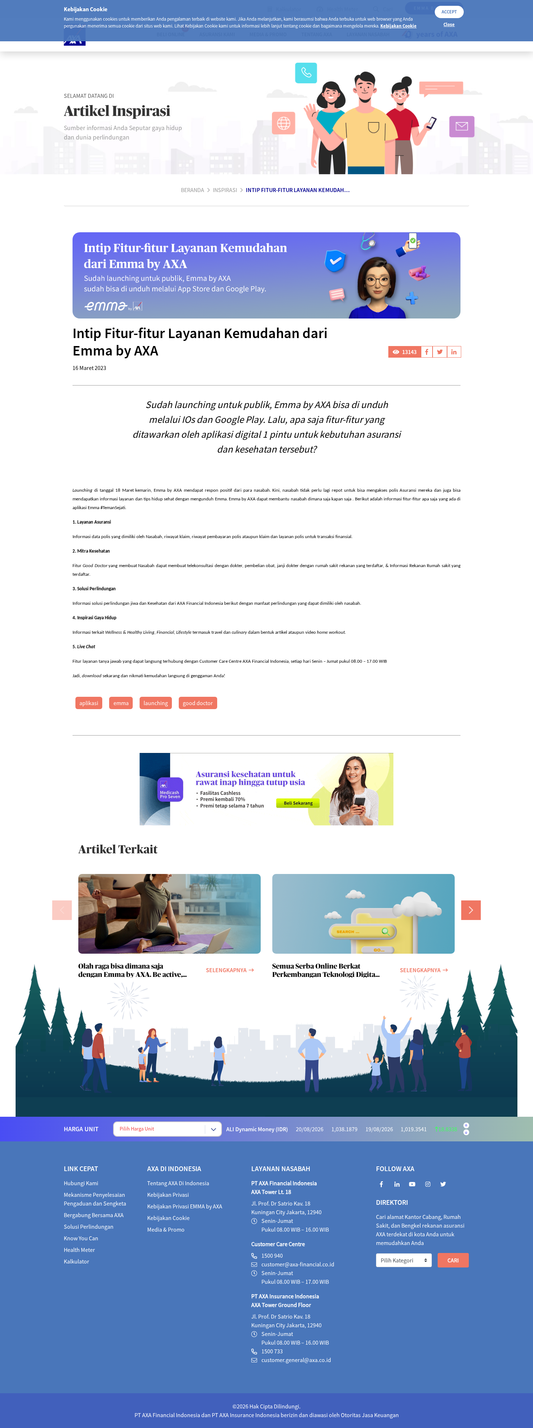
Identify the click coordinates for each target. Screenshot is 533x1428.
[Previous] (62, 910)
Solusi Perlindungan (88, 1226)
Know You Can (81, 1238)
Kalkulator (76, 1261)
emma (121, 703)
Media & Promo (166, 1229)
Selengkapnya (226, 970)
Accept (449, 11)
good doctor (198, 703)
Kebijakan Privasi (168, 1194)
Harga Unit (81, 1129)
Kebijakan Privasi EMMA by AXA (184, 1206)
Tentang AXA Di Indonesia (178, 1183)
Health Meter (79, 1249)
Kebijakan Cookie (398, 26)
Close (449, 24)
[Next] (471, 910)
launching (156, 703)
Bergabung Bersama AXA (94, 1215)
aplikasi (88, 703)
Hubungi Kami (81, 1183)
